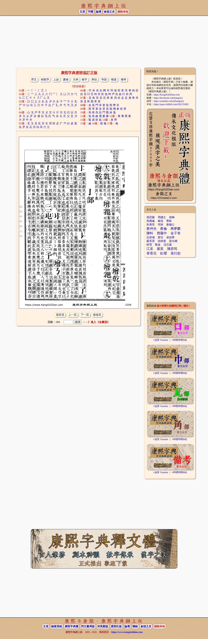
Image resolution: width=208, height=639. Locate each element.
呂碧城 (150, 237)
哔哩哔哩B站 (180, 340)
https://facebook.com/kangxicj (168, 98)
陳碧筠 (172, 249)
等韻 (104, 79)
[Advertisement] (104, 43)
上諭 (56, 79)
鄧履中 (162, 233)
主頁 (82, 11)
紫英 (160, 249)
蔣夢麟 (176, 228)
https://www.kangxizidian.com (127, 632)
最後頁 (97, 314)
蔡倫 (163, 228)
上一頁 (72, 314)
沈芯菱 (168, 244)
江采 (149, 249)
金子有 (176, 233)
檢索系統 (56, 626)
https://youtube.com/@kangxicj (169, 101)
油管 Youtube (161, 340)
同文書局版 (88, 626)
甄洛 (157, 244)
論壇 (98, 11)
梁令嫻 (173, 241)
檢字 (84, 79)
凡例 (75, 79)
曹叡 (169, 220)
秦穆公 (170, 224)
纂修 (66, 79)
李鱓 (160, 224)
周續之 (162, 217)
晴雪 (149, 244)
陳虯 (149, 233)
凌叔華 (170, 237)
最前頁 (60, 314)
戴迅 (160, 220)
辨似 (94, 79)
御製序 (45, 79)
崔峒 (172, 217)
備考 (123, 79)
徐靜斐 (162, 241)
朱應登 (150, 224)
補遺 (113, 79)
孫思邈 (150, 217)
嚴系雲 (150, 241)
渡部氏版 (116, 626)
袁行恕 (176, 253)
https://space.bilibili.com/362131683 (171, 104)
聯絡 (135, 626)
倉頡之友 (109, 11)
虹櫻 (163, 253)
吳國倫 (150, 220)
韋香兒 (151, 253)
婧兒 (160, 237)
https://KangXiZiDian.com (167, 94)
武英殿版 (102, 626)
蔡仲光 (151, 228)
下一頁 (85, 314)
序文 (34, 79)
